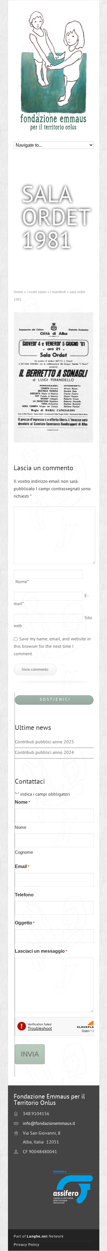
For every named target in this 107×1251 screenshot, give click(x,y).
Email (22, 866)
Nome (22, 582)
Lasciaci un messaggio (41, 951)
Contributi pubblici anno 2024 (44, 753)
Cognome (24, 852)
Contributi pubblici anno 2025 (44, 742)
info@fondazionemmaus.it (49, 1124)
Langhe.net (37, 1236)
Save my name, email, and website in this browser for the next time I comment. (52, 646)
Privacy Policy (26, 1245)
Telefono (24, 894)
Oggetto (25, 922)
